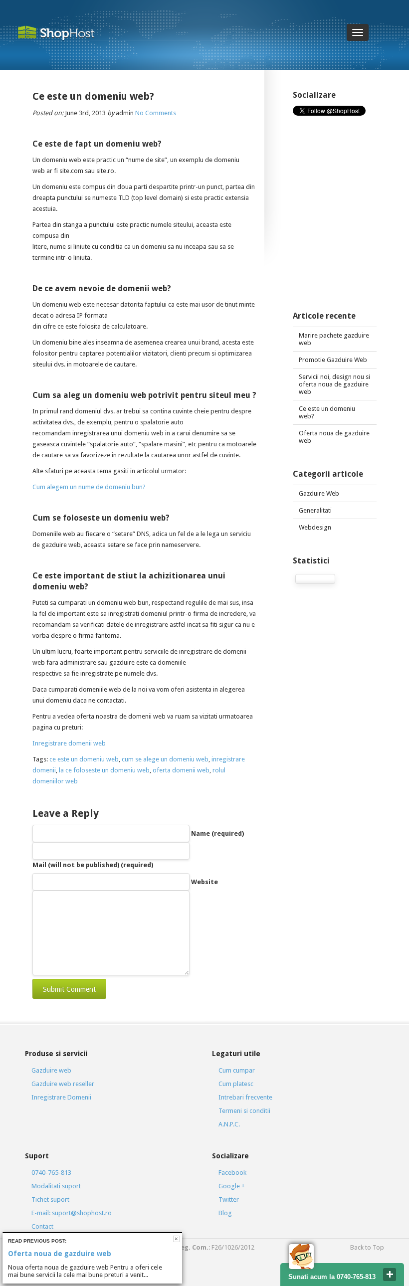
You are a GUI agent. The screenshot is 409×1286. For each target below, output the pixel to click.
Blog (225, 1213)
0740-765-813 (51, 1172)
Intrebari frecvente (245, 1097)
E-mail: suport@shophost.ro (71, 1213)
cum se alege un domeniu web (165, 759)
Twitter (228, 1199)
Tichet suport (50, 1199)
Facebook (232, 1172)
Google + (231, 1186)
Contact (42, 1226)
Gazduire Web (319, 493)
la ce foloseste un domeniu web (104, 770)
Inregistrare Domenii (61, 1097)
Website (204, 882)
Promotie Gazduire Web (333, 360)
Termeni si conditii (244, 1110)
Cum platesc (235, 1084)
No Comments (155, 113)
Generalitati (315, 510)
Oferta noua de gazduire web (334, 436)
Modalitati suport (56, 1186)
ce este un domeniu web (84, 759)
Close (176, 1239)
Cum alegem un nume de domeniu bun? (89, 487)
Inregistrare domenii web (69, 743)
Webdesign (315, 527)
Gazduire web (51, 1070)
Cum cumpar (236, 1070)
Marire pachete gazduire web (334, 339)
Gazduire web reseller (62, 1084)
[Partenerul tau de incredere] (63, 32)
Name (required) (217, 833)
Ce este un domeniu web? (327, 412)
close (389, 1274)
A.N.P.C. (229, 1124)
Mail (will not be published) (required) (92, 865)
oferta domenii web (181, 770)
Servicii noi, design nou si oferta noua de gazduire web (334, 384)
